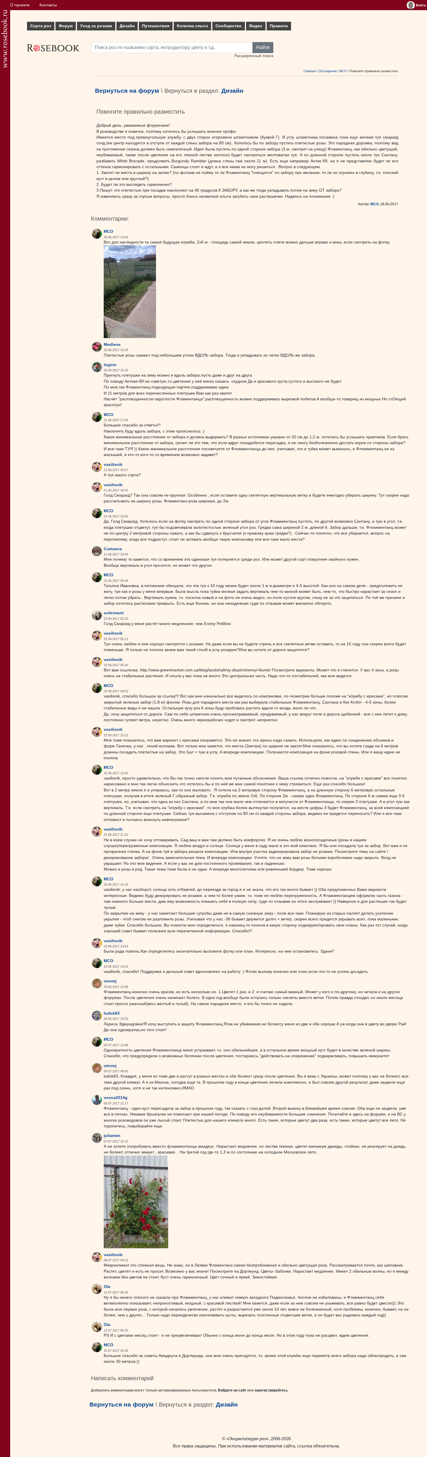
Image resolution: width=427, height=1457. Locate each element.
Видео (255, 26)
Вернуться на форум (127, 90)
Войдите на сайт (232, 1390)
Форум (66, 26)
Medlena (112, 344)
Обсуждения (327, 71)
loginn (110, 365)
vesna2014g (116, 1098)
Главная (309, 71)
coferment (114, 613)
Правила (279, 26)
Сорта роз (40, 26)
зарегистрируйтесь (271, 1390)
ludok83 (112, 1013)
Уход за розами (96, 26)
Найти (263, 47)
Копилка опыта (192, 26)
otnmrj (110, 981)
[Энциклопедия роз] (4, 39)
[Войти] (411, 5)
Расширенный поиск (253, 56)
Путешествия (155, 26)
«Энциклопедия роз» (247, 1438)
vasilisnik (113, 464)
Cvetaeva (113, 549)
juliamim (112, 1135)
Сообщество (229, 26)
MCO (343, 71)
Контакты (48, 5)
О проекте (20, 5)
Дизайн (127, 26)
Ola (107, 1287)
